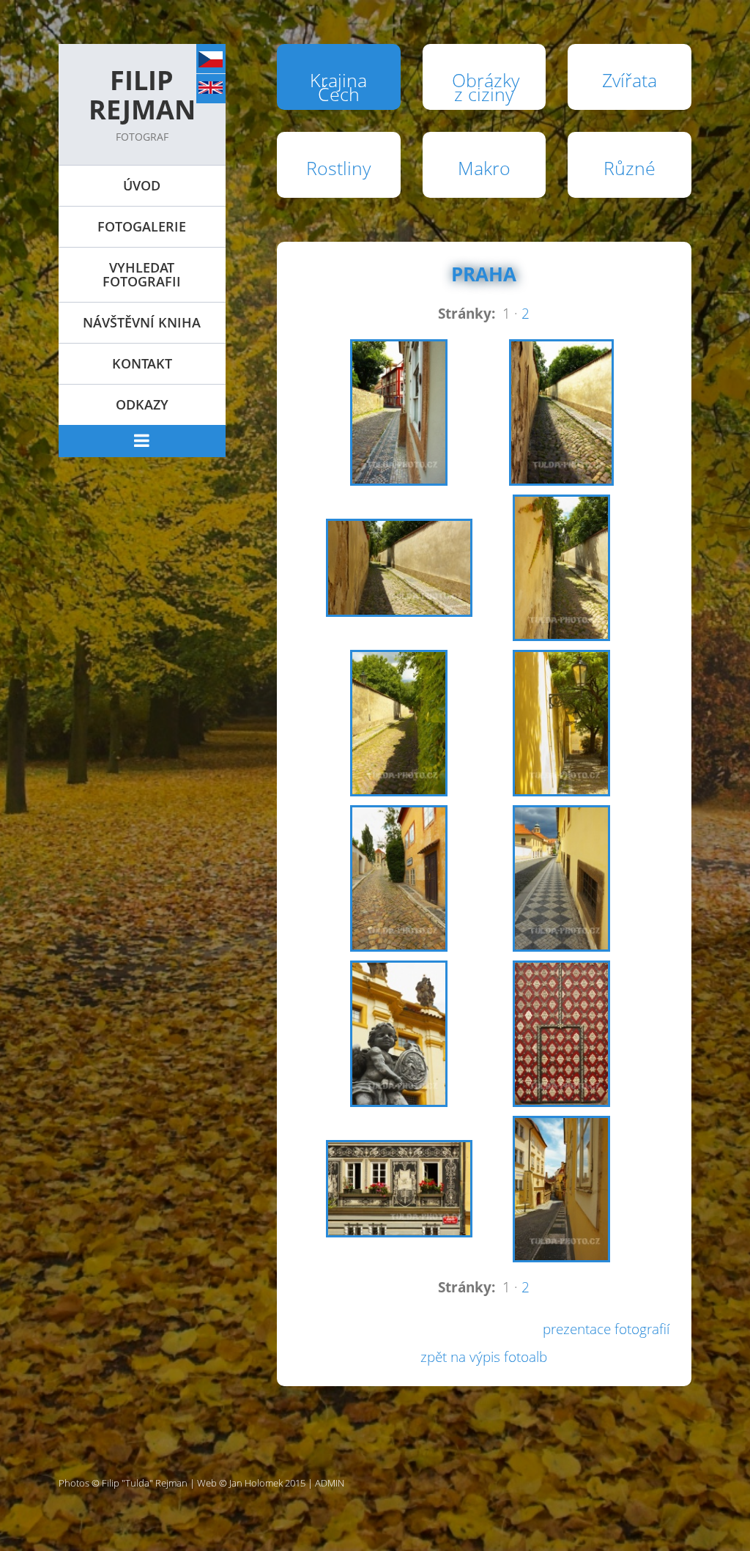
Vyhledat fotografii (142, 274)
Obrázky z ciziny (485, 86)
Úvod (141, 185)
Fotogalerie (141, 226)
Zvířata (629, 79)
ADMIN (329, 1482)
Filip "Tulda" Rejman (145, 1482)
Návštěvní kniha (142, 322)
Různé (630, 167)
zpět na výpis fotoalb (483, 1356)
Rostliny (338, 167)
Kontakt (142, 363)
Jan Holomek (256, 1482)
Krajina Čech (338, 86)
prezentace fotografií (606, 1329)
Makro (484, 167)
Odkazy (142, 404)
